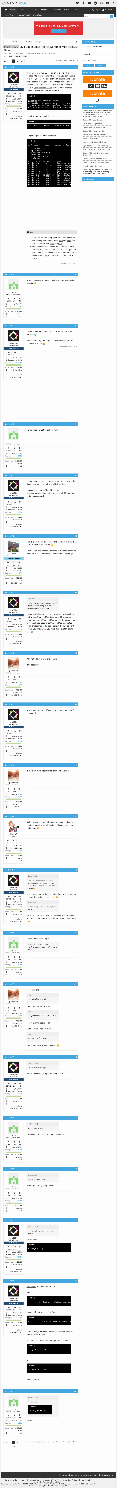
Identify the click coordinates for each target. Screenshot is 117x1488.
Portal (76, 10)
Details (88, 1480)
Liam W (13, 834)
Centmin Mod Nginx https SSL (93, 131)
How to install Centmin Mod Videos (95, 135)
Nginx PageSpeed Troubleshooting (95, 146)
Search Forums (10, 15)
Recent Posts (37, 15)
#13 (75, 933)
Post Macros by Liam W (79, 1484)
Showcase (24, 10)
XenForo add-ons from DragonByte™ (40, 1480)
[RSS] (113, 3)
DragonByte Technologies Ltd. (74, 1480)
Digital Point (57, 1482)
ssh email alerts (21, 57)
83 (19, 680)
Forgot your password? (91, 60)
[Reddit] (95, 3)
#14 (75, 984)
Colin (13, 554)
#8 (76, 653)
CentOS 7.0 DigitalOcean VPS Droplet (96, 162)
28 (19, 565)
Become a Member (58, 31)
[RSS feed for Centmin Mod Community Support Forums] (112, 1475)
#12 (75, 870)
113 (20, 96)
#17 (75, 1169)
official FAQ (98, 116)
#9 (76, 704)
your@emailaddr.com (43, 88)
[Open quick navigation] (5, 10)
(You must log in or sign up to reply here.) (40, 1442)
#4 (76, 424)
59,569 (8, 96)
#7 (76, 592)
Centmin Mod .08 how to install (94, 127)
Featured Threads (24, 15)
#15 (75, 1057)
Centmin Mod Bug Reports (92, 124)
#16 (75, 1118)
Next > (22, 61)
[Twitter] (77, 3)
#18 (75, 1220)
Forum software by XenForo (21, 1484)
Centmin (14, 3)
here (61, 240)
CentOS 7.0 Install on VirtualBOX (94, 159)
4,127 (9, 680)
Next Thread (73, 60)
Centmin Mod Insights (22, 53)
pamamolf (13, 671)
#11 (76, 816)
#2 (76, 274)
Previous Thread (62, 60)
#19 (75, 1281)
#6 (76, 536)
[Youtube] (89, 3)
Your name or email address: (93, 46)
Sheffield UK (17, 570)
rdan (14, 292)
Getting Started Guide (90, 138)
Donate (97, 79)
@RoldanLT (31, 1287)
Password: (86, 54)
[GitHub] (101, 3)
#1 (76, 67)
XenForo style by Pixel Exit (52, 1484)
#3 (76, 326)
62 (8, 843)
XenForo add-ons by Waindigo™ (40, 1486)
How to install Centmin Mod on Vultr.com (97, 149)
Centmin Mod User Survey (92, 120)
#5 (76, 475)
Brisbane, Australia (15, 101)
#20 (75, 1391)
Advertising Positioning (42, 1482)
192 (8, 565)
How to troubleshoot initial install (94, 142)
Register (100, 65)
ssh (10, 57)
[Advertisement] (44, 211)
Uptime (67, 10)
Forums (13, 10)
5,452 (8, 301)
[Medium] (107, 3)
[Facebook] (83, 3)
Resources (45, 10)
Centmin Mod (88, 110)
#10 (75, 765)
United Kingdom (16, 848)
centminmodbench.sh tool (92, 166)
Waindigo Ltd (62, 1486)
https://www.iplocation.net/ (39, 493)
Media (34, 10)
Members (57, 10)
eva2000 (41, 53)
